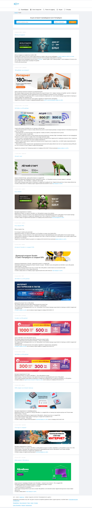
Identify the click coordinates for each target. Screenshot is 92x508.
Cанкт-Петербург (17, 505)
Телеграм (40, 59)
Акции (60, 9)
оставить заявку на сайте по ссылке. (66, 56)
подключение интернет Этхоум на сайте (33, 379)
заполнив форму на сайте (58, 217)
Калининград (29, 505)
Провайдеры (24, 9)
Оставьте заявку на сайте (21, 310)
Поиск (28, 503)
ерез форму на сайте (57, 183)
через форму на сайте (57, 270)
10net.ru (22, 497)
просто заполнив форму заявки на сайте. (53, 100)
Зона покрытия (36, 9)
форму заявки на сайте (63, 148)
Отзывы (68, 9)
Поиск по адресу (50, 9)
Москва (23, 505)
